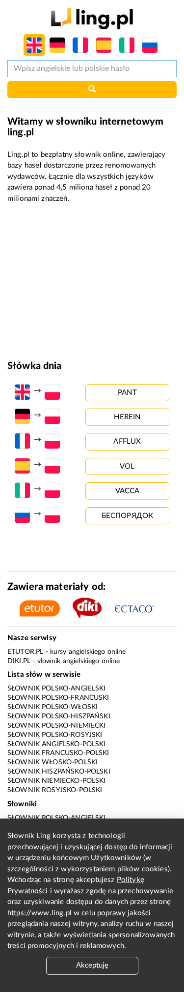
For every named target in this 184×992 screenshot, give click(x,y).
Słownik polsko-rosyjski (54, 735)
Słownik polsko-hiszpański (58, 716)
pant (127, 392)
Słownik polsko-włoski (52, 707)
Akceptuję (92, 965)
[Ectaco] (139, 608)
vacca (127, 491)
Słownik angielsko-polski (56, 744)
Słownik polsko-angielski (56, 688)
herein (127, 417)
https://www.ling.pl (40, 913)
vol (127, 466)
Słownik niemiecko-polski (56, 780)
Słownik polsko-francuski (58, 697)
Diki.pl (18, 661)
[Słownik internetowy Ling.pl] (92, 18)
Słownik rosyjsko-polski (54, 790)
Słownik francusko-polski (58, 753)
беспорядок (128, 515)
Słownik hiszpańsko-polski (58, 771)
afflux (127, 441)
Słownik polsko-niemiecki (56, 725)
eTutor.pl (25, 651)
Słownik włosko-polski (52, 762)
